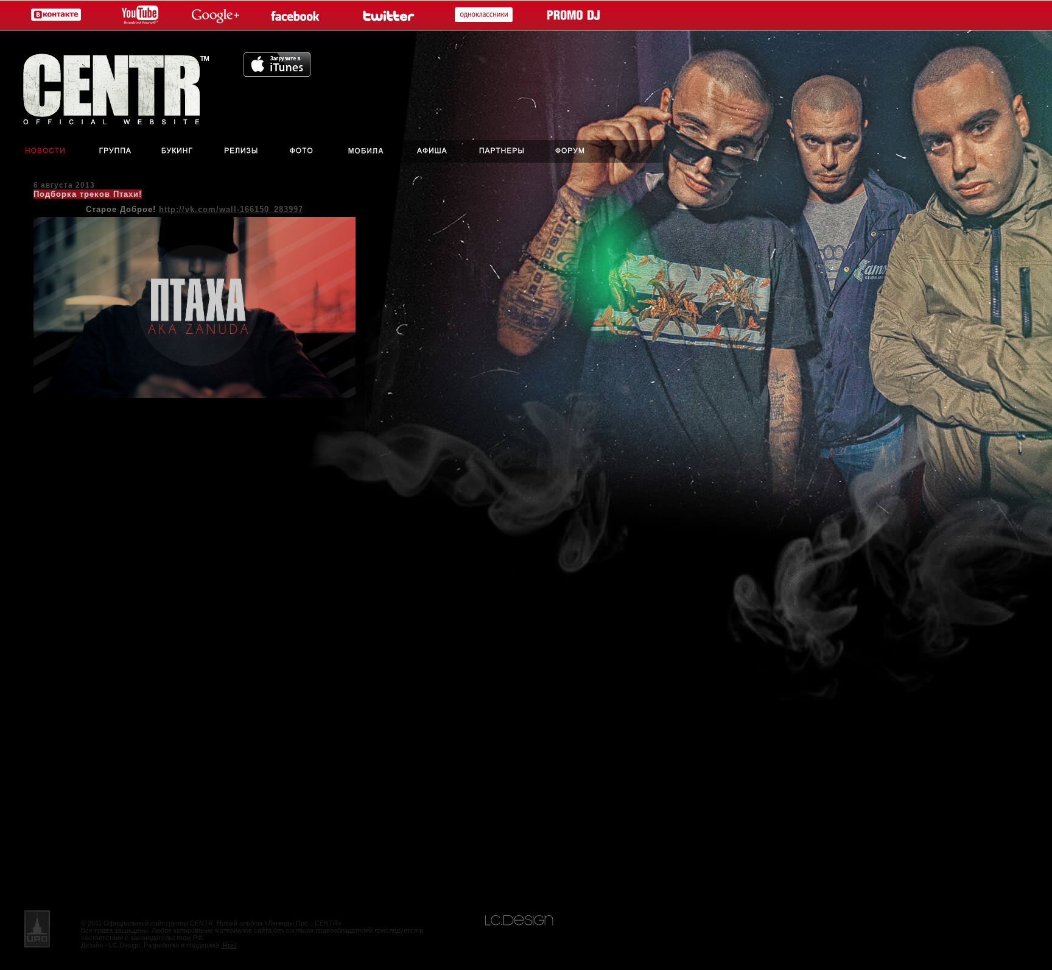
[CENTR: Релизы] (240, 151)
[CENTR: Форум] (579, 151)
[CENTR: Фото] (301, 151)
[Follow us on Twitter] (387, 15)
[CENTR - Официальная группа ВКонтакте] (53, 15)
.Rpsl (228, 945)
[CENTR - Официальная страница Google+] (215, 15)
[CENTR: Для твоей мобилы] (366, 151)
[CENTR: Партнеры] (502, 151)
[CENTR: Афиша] (435, 151)
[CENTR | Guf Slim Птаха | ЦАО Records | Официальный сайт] (122, 85)
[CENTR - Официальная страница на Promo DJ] (573, 15)
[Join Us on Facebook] (298, 15)
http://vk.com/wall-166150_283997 (231, 209)
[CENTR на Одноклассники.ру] (481, 15)
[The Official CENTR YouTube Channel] (137, 15)
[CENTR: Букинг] (179, 151)
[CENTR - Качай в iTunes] (277, 73)
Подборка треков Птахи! (87, 194)
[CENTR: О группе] (116, 151)
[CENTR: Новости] (37, 151)
